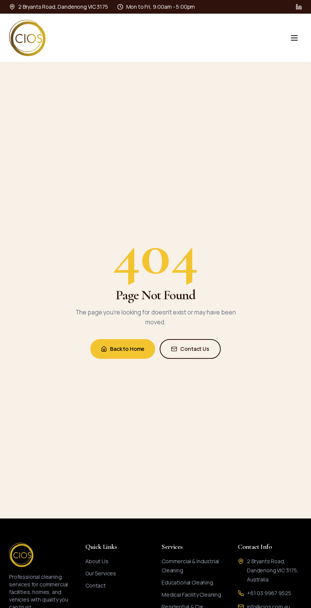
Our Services (100, 573)
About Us (96, 561)
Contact (95, 585)
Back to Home (127, 348)
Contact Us (194, 348)
